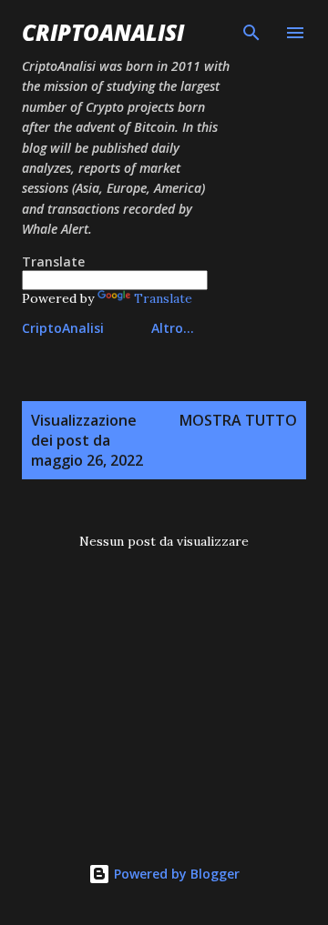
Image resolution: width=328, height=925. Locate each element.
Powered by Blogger (175, 873)
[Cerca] (251, 33)
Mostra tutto (238, 420)
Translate (163, 298)
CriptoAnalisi (103, 32)
